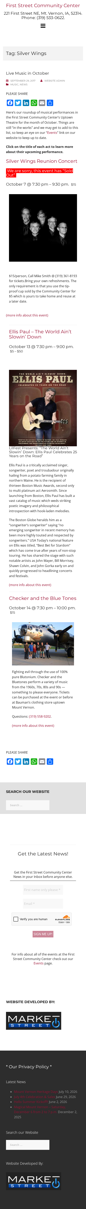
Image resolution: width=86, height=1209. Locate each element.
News (23, 84)
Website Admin (54, 80)
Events (52, 132)
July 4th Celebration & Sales (34, 1097)
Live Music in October (27, 73)
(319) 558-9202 (40, 716)
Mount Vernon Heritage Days (36, 1091)
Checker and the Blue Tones (42, 598)
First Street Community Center (43, 5)
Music (14, 84)
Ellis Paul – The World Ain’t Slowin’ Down (40, 334)
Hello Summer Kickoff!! (31, 1102)
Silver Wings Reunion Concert (41, 161)
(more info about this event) (27, 315)
